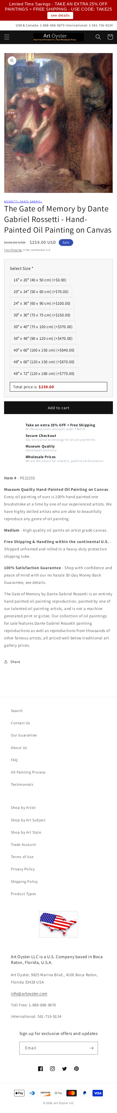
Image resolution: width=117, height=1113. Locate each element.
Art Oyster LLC (64, 1103)
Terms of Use (22, 856)
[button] (7, 37)
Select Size (22, 268)
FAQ (14, 759)
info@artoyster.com (29, 993)
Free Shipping (13, 250)
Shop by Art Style (26, 832)
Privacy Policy (23, 869)
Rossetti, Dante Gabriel (23, 201)
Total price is (33, 386)
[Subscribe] (92, 1048)
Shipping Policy (24, 881)
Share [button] (15, 661)
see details (60, 15)
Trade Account (23, 844)
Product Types (23, 893)
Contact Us (20, 722)
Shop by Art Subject (28, 820)
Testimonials (22, 784)
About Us (19, 747)
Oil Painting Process (28, 772)
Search (17, 710)
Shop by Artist (23, 807)
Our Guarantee (24, 735)
